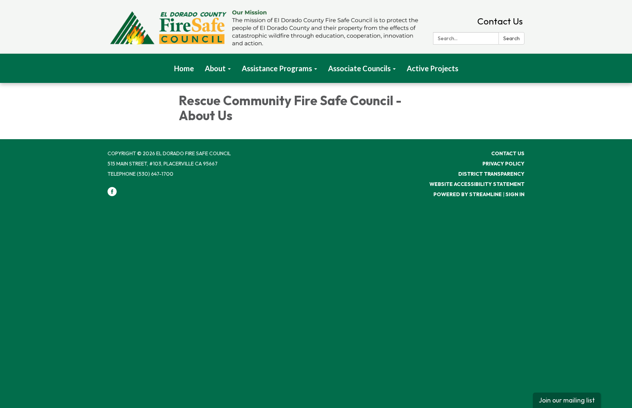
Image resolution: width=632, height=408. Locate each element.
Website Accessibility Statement (476, 184)
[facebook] (112, 194)
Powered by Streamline (467, 194)
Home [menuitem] (184, 68)
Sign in (514, 194)
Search (511, 38)
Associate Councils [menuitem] (359, 68)
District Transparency (491, 174)
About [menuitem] (215, 68)
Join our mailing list (567, 400)
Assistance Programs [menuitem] (277, 68)
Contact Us (500, 21)
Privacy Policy (503, 163)
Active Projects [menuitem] (432, 68)
